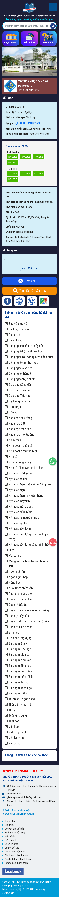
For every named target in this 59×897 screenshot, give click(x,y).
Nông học (14, 582)
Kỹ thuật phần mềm (20, 512)
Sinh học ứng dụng (20, 638)
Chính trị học (16, 340)
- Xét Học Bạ (12, 152)
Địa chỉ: (9, 237)
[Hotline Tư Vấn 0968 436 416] (53, 460)
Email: (9, 231)
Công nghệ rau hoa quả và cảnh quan (31, 357)
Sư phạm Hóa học (20, 649)
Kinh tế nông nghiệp (21, 462)
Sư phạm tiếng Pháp (21, 677)
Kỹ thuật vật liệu (18, 523)
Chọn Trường (11, 844)
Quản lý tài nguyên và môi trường (29, 610)
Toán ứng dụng (18, 715)
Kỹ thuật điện (17, 490)
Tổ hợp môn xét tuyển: (17, 133)
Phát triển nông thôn (21, 594)
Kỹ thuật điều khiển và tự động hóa (30, 484)
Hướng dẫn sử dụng (15, 832)
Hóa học (14, 412)
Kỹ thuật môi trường (21, 506)
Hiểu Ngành (10, 840)
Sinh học (14, 632)
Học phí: (10, 123)
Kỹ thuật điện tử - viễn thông (26, 495)
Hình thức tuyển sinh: (17, 128)
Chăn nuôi (15, 335)
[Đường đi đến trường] (44, 301)
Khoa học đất (17, 423)
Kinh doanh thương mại (23, 451)
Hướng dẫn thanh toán (16, 863)
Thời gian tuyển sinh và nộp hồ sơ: (23, 192)
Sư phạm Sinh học (20, 666)
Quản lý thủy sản (19, 616)
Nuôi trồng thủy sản (21, 588)
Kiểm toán (15, 440)
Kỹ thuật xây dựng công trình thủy (29, 544)
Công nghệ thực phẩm (22, 379)
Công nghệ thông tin (21, 373)
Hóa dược (15, 407)
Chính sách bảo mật (15, 851)
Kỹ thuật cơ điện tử (20, 473)
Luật (11, 550)
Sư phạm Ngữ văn (20, 660)
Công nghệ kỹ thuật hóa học (25, 351)
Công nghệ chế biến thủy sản (26, 346)
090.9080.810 (14, 793)
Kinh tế (13, 457)
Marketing (15, 556)
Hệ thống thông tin (20, 401)
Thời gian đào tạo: (15, 207)
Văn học (14, 727)
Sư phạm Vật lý (18, 693)
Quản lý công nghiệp (21, 599)
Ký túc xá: (11, 217)
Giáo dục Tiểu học (19, 396)
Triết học (14, 721)
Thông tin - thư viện (20, 704)
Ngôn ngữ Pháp (18, 577)
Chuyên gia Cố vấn (14, 828)
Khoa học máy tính (20, 429)
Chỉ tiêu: (10, 212)
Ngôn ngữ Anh (17, 571)
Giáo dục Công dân (20, 385)
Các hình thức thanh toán (18, 859)
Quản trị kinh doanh (20, 627)
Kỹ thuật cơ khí (18, 479)
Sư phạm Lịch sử (19, 654)
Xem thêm (28, 268)
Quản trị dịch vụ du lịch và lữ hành (29, 621)
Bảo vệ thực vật (18, 324)
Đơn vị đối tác (12, 847)
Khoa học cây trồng (20, 418)
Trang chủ (10, 821)
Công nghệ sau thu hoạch (24, 362)
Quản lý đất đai (18, 605)
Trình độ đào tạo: (15, 112)
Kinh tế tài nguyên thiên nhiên (26, 468)
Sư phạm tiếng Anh (20, 671)
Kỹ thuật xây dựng (20, 529)
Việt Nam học (17, 738)
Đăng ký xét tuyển (53, 541)
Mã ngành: (11, 106)
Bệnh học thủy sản (20, 329)
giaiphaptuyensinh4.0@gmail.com (24, 797)
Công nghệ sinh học (20, 368)
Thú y (12, 710)
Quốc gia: (10, 226)
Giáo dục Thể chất (20, 390)
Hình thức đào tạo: (15, 117)
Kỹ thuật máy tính (19, 501)
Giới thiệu (9, 825)
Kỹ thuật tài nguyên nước (24, 518)
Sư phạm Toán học (20, 688)
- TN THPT (11, 169)
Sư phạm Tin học (19, 682)
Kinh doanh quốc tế (20, 445)
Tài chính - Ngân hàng (22, 699)
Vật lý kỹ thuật (17, 732)
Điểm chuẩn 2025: (17, 146)
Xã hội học (15, 743)
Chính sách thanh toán (16, 855)
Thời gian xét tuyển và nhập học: (23, 201)
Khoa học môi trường (21, 434)
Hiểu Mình (10, 836)
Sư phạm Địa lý (18, 643)
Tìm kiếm (53, 26)
